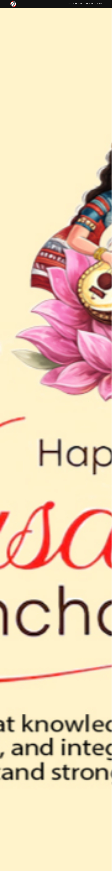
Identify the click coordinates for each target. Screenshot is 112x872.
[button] (55, 869)
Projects (87, 3)
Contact (99, 3)
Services (80, 3)
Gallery (93, 3)
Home (70, 3)
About (75, 3)
